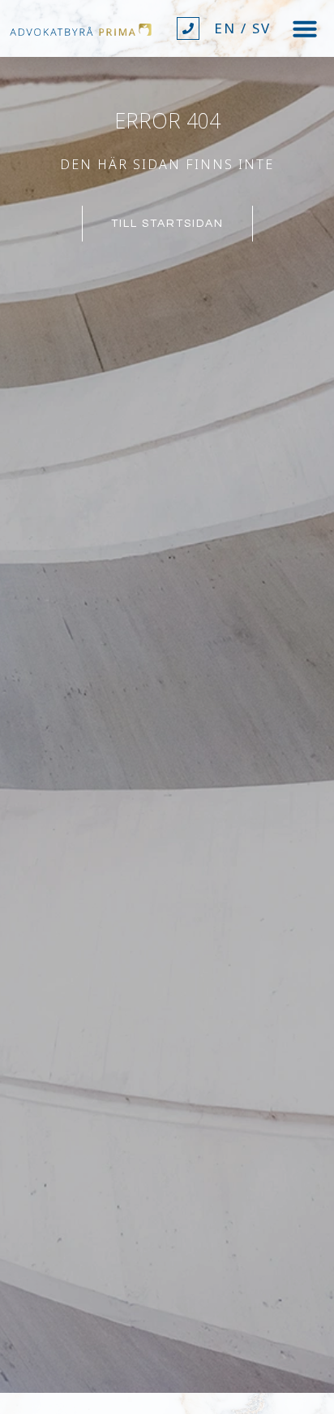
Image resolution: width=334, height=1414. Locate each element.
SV (261, 28)
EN (225, 28)
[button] (304, 28)
